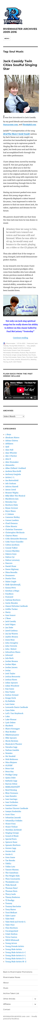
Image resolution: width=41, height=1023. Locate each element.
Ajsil (7, 447)
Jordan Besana (11, 661)
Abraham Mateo (12, 437)
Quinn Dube (10, 778)
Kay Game (9, 689)
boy (28, 346)
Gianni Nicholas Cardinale (16, 606)
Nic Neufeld (10, 756)
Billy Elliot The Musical (15, 496)
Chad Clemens (11, 523)
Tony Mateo (10, 909)
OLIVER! (9, 765)
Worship (33, 359)
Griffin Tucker (11, 609)
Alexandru (9, 465)
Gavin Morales (11, 603)
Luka (7, 716)
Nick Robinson (11, 759)
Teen (24, 357)
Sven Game (10, 857)
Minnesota (15, 352)
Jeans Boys (10, 640)
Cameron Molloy (12, 517)
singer (14, 355)
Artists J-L (9, 477)
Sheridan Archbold (13, 830)
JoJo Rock (9, 658)
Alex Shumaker (12, 462)
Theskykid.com (29, 124)
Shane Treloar (11, 827)
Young (5, 362)
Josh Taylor (10, 673)
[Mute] (31, 398)
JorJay (7, 670)
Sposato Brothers (12, 845)
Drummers (10, 575)
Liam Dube (10, 710)
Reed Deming (11, 790)
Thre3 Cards (10, 894)
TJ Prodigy (9, 900)
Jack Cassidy (7, 348)
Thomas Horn (11, 891)
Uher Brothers (11, 928)
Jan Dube (9, 627)
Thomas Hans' (11, 888)
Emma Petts (10, 588)
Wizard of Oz (25, 359)
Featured (30, 343)
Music (5, 988)
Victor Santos (11, 937)
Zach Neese (17, 362)
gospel (33, 346)
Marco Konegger (12, 729)
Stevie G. (9, 854)
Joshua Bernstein (12, 676)
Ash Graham (10, 483)
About (6, 983)
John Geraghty (11, 643)
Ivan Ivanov (10, 615)
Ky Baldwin (10, 701)
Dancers (8, 563)
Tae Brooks (10, 860)
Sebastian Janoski (13, 817)
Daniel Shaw (10, 566)
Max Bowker (10, 732)
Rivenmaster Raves (11, 977)
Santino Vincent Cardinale (16, 808)
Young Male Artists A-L (15, 955)
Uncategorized (11, 931)
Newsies (8, 753)
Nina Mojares (11, 762)
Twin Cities (10, 359)
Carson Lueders (12, 520)
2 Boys (8, 434)
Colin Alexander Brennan (16, 539)
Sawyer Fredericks (13, 811)
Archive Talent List (11, 993)
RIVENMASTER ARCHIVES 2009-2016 (16, 1016)
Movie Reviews (11, 741)
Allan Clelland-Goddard (15, 468)
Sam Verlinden (11, 802)
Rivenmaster (10, 343)
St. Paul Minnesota (9, 357)
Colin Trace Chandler (14, 542)
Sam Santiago (11, 799)
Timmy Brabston (12, 897)
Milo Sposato (11, 738)
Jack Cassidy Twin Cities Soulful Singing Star (20, 65)
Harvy (7, 612)
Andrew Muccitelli (13, 471)
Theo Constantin (12, 879)
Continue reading (20, 338)
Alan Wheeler (11, 453)
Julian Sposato (11, 683)
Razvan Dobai (11, 784)
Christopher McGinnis (14, 532)
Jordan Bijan (10, 664)
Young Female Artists (14, 946)
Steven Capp (10, 848)
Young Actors (11, 943)
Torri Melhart (11, 912)
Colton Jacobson (12, 545)
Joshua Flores (11, 680)
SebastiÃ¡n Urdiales (13, 821)
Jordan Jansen (11, 667)
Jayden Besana (11, 637)
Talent (19, 357)
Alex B (8, 459)
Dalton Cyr (10, 557)
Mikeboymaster (12, 735)
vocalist (17, 359)
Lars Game (10, 704)
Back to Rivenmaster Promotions (17, 972)
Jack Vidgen (10, 624)
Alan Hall (9, 450)
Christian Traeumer (13, 529)
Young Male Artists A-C (15, 952)
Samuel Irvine (11, 805)
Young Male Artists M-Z (15, 961)
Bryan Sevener (11, 508)
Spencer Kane (11, 842)
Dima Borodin (11, 572)
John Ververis (11, 646)
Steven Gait (10, 851)
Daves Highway (12, 569)
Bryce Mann (10, 511)
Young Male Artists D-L (17, 346)
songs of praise (22, 355)
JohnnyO (9, 655)
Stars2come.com (10, 124)
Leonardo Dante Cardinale (16, 707)
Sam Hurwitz (11, 796)
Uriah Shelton (11, 934)
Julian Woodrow (12, 686)
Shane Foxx (10, 824)
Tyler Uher (10, 925)
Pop (27, 352)
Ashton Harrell (11, 486)
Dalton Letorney (12, 560)
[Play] (6, 398)
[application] (20, 390)
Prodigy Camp (11, 775)
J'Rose (8, 618)
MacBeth (9, 726)
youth (10, 362)
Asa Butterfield (11, 480)
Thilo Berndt (10, 885)
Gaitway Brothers (12, 600)
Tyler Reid (9, 919)
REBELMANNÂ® (12, 787)
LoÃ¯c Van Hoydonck (14, 713)
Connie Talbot (11, 548)
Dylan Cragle (10, 581)
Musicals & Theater (13, 744)
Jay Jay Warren (11, 634)
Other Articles (9, 999)
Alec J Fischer (11, 456)
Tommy (8, 903)
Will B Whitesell (12, 940)
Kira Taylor (10, 692)
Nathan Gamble (12, 750)
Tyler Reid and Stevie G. (15, 922)
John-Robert (11, 649)
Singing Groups (12, 833)
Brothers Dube (11, 505)
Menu (6, 38)
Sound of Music (12, 836)
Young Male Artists (13, 949)
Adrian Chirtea (11, 440)
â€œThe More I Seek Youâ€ (16, 134)
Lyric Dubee (10, 722)
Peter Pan (9, 771)
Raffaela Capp (11, 781)
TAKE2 (8, 863)
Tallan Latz (10, 866)
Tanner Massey (12, 870)
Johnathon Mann (12, 652)
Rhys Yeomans (11, 793)
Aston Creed (10, 490)
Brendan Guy (11, 502)
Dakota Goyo (11, 554)
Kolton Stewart (12, 695)
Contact (6, 1009)
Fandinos (9, 594)
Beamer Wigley (11, 493)
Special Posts (11, 839)
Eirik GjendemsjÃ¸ (13, 585)
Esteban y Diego (12, 591)
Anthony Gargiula (13, 474)
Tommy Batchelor (13, 906)
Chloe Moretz (11, 526)
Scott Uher (10, 814)
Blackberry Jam (11, 499)
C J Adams (9, 514)
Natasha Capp (11, 747)
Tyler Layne (10, 916)
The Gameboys (11, 873)
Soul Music (32, 355)
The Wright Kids (12, 876)
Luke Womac (11, 719)
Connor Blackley (12, 551)
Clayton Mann (11, 535)
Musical (22, 352)
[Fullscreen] (35, 398)
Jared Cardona (11, 630)
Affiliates (9, 444)
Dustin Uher (10, 578)
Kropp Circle (10, 698)
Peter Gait (9, 768)
